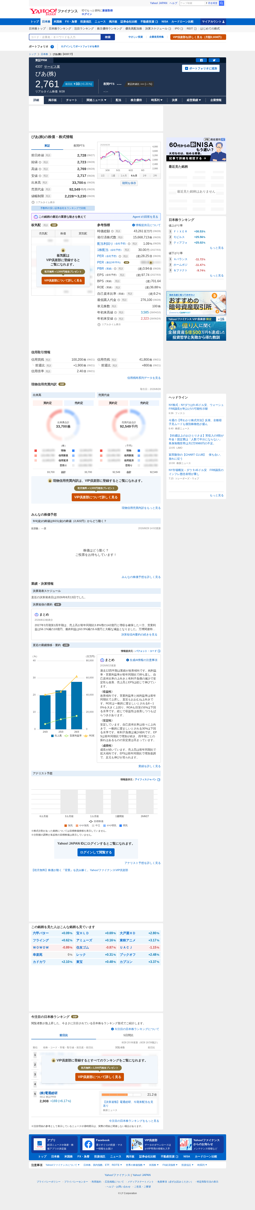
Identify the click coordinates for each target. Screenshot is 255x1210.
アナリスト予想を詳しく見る (143, 862)
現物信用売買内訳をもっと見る (141, 507)
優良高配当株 (133, 28)
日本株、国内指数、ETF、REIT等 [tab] (101, 1165)
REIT (190, 28)
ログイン (87, 14)
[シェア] (201, 60)
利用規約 (96, 1181)
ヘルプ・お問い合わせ (118, 1186)
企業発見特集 (156, 36)
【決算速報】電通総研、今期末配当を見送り (128, 1103)
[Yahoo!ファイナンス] (54, 9)
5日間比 (128, 1035)
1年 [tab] (145, 175)
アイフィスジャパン (145, 779)
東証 (47, 145)
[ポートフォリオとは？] (52, 46)
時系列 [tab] (201, 1165)
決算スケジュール (156, 28)
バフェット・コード (146, 651)
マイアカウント (212, 21)
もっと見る (217, 247)
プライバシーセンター (76, 1181)
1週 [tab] (113, 175)
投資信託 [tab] (186, 1165)
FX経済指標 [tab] (169, 1165)
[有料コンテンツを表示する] (151, 262)
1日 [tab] (103, 175)
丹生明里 (213, 3)
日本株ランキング (60, 28)
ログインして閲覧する (96, 852)
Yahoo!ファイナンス (117, 1175)
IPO (177, 28)
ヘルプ (173, 3)
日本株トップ (37, 28)
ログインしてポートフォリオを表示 (80, 46)
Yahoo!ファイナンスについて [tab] (61, 1165)
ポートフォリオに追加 (203, 68)
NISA (165, 21)
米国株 (58, 21)
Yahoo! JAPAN (158, 3)
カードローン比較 (182, 21)
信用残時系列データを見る (144, 377)
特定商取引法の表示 (207, 1181)
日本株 (46, 21)
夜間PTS (79, 145)
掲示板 (113, 21)
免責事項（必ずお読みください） (175, 1181)
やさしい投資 (135, 36)
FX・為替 (71, 21)
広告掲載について (114, 1181)
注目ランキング (84, 28)
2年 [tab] (155, 175)
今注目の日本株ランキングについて (137, 1029)
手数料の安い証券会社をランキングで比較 (63, 208)
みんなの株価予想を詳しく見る (141, 577)
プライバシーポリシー (49, 1181)
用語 (48, 155)
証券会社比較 (129, 21)
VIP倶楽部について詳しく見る (63, 280)
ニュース (100, 21)
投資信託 (85, 21)
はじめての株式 (210, 28)
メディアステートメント (141, 1181)
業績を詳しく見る (149, 766)
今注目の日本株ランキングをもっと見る (134, 1120)
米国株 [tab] (152, 1165)
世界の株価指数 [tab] (134, 1165)
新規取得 (107, 10)
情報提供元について (148, 225)
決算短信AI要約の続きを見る (139, 634)
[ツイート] (214, 60)
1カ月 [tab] (124, 175)
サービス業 (52, 66)
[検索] (221, 3)
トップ (34, 21)
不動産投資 (147, 21)
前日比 (64, 1035)
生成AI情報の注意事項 (143, 660)
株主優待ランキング (109, 28)
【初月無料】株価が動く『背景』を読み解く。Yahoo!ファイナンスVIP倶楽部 (79, 870)
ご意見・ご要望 (142, 1186)
